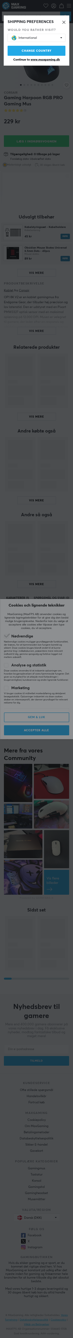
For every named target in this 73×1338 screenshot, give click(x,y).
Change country (37, 50)
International (27, 37)
